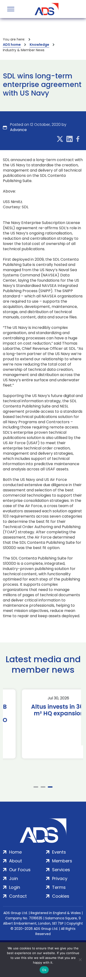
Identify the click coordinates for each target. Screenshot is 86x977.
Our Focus (20, 870)
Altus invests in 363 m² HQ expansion (43, 710)
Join (13, 878)
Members (62, 861)
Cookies (60, 896)
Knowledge (39, 44)
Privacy (59, 878)
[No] (80, 959)
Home (15, 852)
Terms (59, 887)
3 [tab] (50, 787)
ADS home (12, 44)
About (15, 861)
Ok (44, 970)
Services (61, 870)
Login (14, 887)
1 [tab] (35, 787)
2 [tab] (43, 787)
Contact (18, 896)
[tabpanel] (43, 723)
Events (59, 852)
